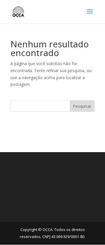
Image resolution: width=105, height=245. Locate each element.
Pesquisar (82, 106)
